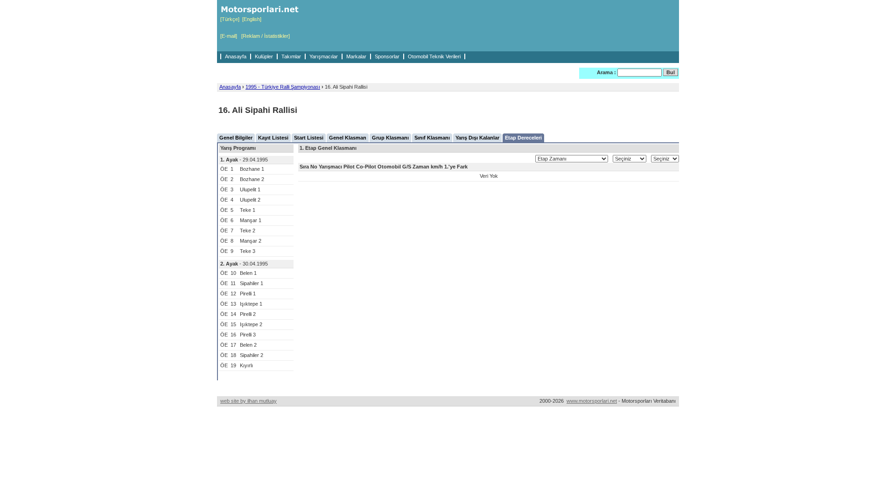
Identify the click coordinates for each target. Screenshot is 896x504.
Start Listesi (308, 137)
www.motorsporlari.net (592, 401)
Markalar (356, 56)
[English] (251, 19)
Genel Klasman (347, 137)
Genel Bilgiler (235, 137)
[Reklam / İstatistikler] (265, 36)
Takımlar (291, 56)
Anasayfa (235, 56)
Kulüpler (264, 56)
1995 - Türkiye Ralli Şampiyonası (282, 87)
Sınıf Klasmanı (432, 137)
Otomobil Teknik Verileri (434, 56)
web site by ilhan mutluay (248, 401)
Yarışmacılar (323, 56)
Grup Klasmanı (390, 137)
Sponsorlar (387, 56)
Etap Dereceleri (523, 137)
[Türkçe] (229, 19)
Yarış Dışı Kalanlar (477, 137)
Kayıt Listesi (273, 137)
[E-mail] (228, 36)
